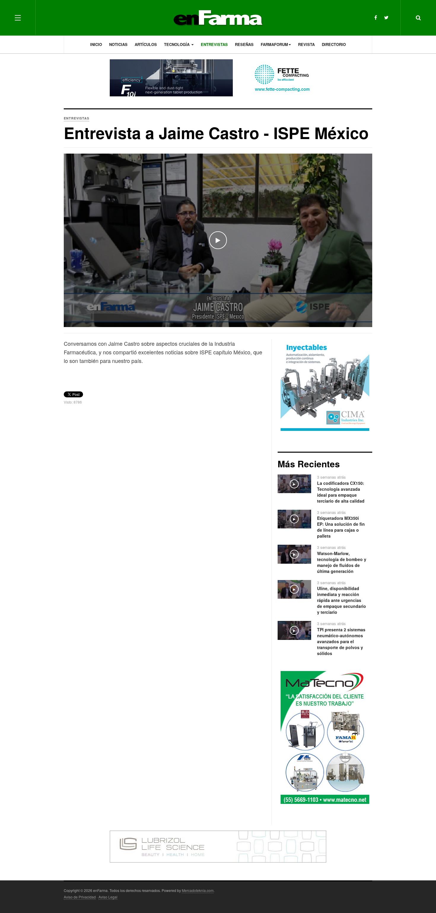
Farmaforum (274, 44)
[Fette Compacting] (218, 77)
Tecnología (177, 44)
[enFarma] (218, 17)
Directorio (334, 44)
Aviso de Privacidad (80, 896)
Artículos (146, 44)
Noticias (118, 44)
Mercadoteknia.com (198, 890)
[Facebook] (375, 17)
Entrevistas (214, 44)
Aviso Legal (107, 896)
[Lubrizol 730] (218, 846)
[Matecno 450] (325, 737)
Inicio (96, 44)
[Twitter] (386, 17)
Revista (306, 44)
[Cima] (325, 386)
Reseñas (244, 44)
